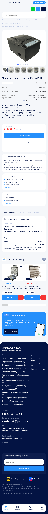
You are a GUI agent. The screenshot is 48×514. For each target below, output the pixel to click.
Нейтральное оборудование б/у (15, 368)
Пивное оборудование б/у (13, 401)
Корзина (42, 509)
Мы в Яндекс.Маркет (18, 479)
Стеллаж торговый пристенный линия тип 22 (33, 287)
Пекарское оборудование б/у (14, 365)
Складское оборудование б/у (14, 386)
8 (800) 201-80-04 (12, 413)
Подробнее (7, 188)
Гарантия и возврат (35, 365)
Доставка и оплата (35, 359)
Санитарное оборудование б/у (14, 398)
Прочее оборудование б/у (13, 404)
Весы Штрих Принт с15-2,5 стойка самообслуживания (12, 287)
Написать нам (11, 332)
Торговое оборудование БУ (28, 20)
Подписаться (24, 468)
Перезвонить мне (39, 2)
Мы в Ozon (37, 479)
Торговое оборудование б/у (13, 362)
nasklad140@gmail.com (15, 421)
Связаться (30, 509)
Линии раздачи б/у (9, 389)
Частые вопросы (38, 369)
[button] (18, 64)
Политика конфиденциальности (12, 484)
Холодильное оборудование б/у (15, 358)
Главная (4, 20)
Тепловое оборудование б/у (13, 372)
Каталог (13, 20)
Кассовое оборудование (10, 23)
